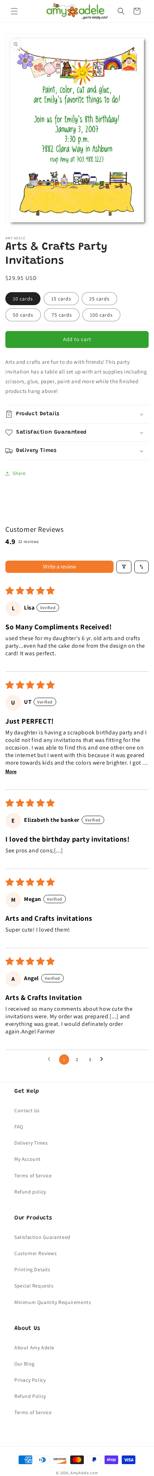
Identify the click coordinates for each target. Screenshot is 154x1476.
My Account (27, 1159)
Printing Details (32, 1269)
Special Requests (34, 1285)
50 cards (23, 315)
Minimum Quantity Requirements (52, 1302)
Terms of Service (33, 1175)
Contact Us (27, 1110)
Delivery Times (31, 1143)
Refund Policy (30, 1396)
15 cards (61, 298)
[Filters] (123, 567)
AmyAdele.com (84, 1472)
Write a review (59, 566)
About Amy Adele (34, 1347)
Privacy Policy (29, 1380)
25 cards (99, 298)
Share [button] (19, 473)
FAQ (18, 1126)
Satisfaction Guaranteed (42, 1237)
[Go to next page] (103, 1059)
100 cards (101, 315)
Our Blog (24, 1363)
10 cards (23, 298)
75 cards (62, 315)
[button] (14, 11)
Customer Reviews (35, 1253)
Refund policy (30, 1192)
